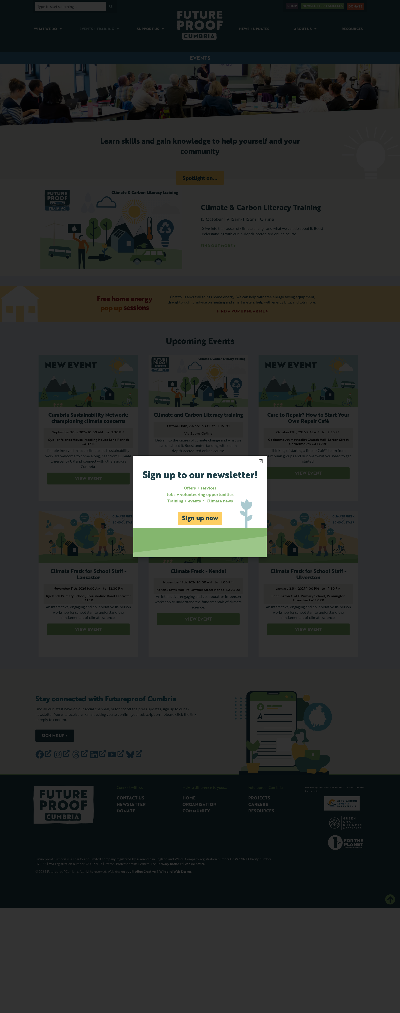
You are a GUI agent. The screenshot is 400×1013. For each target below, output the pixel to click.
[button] (260, 461)
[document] (200, 506)
